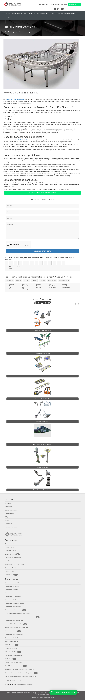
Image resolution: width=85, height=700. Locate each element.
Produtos (28, 13)
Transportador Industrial (11, 655)
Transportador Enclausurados (13, 596)
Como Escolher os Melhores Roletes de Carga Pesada (19, 673)
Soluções (7, 517)
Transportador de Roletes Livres (13, 610)
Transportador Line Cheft (11, 600)
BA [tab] (11, 263)
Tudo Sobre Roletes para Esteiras (14, 666)
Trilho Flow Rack (9, 574)
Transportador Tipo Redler (12, 638)
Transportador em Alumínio (12, 583)
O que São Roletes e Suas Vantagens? (15, 613)
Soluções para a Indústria (44, 13)
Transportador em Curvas (12, 586)
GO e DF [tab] (26, 263)
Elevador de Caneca (10, 554)
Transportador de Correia (11, 589)
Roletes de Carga (9, 648)
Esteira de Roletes (10, 645)
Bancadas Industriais (10, 544)
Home (8, 13)
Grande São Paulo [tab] (52, 280)
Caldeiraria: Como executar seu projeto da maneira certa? (20, 617)
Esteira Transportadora (11, 510)
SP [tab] (63, 263)
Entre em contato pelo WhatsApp (43, 193)
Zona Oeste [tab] (26, 280)
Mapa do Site (8, 523)
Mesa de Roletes (9, 641)
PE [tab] (41, 263)
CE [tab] (15, 263)
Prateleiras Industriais (10, 568)
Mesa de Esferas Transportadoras (14, 624)
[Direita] (78, 303)
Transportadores (9, 513)
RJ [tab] (49, 263)
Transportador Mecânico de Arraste (14, 603)
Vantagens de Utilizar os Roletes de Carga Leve (17, 669)
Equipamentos (9, 506)
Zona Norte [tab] (18, 280)
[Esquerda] (75, 303)
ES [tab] (20, 263)
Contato (9, 17)
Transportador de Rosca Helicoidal (14, 634)
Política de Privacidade (11, 527)
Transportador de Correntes (12, 593)
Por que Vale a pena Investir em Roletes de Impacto (18, 676)
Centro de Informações (66, 13)
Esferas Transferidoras (11, 652)
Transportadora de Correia (12, 620)
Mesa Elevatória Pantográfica (12, 564)
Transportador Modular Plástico (13, 606)
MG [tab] (32, 263)
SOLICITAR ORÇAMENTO (42, 251)
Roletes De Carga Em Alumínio (15, 99)
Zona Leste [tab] (42, 280)
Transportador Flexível (11, 631)
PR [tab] (45, 263)
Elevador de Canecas (10, 550)
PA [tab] (36, 263)
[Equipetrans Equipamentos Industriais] (13, 4)
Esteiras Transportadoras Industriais (14, 627)
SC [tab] (59, 263)
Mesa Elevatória (9, 561)
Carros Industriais (9, 547)
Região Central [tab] (9, 280)
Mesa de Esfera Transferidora (13, 557)
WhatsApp (74, 4)
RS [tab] (54, 263)
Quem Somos (17, 13)
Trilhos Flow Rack (9, 571)
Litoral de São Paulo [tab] (64, 280)
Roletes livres (8, 659)
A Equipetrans (8, 503)
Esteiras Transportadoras (11, 662)
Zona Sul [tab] (34, 280)
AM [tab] (6, 263)
